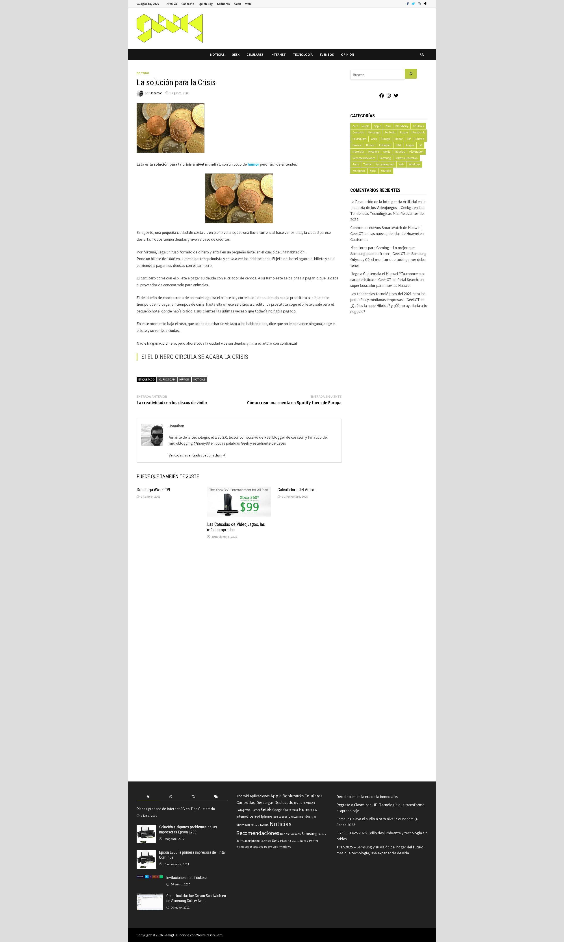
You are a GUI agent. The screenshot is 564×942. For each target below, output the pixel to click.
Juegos (410, 145)
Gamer (255, 810)
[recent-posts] (170, 796)
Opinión (347, 54)
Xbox (373, 171)
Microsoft (243, 825)
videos (256, 846)
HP (409, 139)
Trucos (304, 840)
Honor (399, 139)
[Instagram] (420, 3)
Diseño (298, 803)
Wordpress (358, 171)
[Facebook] (408, 3)
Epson (404, 132)
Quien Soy (206, 4)
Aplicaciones (260, 796)
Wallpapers (266, 846)
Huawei (420, 139)
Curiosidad (167, 379)
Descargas (374, 132)
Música (255, 825)
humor (253, 164)
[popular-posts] (148, 796)
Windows (414, 164)
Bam (219, 935)
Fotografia (243, 810)
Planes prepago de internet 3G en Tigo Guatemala (176, 809)
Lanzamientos (299, 816)
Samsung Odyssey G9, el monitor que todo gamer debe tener (388, 259)
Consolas (358, 132)
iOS (251, 816)
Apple (365, 126)
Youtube (386, 171)
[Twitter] (414, 3)
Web (248, 4)
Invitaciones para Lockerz (186, 877)
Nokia (386, 151)
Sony (355, 164)
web (275, 847)
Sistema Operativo (406, 158)
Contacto (187, 4)
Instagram (385, 145)
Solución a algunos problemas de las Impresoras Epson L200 (188, 829)
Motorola (358, 151)
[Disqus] (239, 602)
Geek (237, 4)
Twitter (367, 164)
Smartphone (251, 841)
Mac (314, 816)
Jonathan (156, 93)
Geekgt (168, 935)
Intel (398, 145)
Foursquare (359, 139)
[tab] (148, 796)
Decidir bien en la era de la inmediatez (367, 796)
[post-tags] (216, 796)
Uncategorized (385, 164)
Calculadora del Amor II (297, 489)
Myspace (373, 151)
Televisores (293, 841)
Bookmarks (293, 795)
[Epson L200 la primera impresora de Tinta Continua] (146, 852)
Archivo (172, 4)
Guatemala (290, 810)
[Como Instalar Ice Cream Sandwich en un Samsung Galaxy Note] (150, 896)
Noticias (217, 54)
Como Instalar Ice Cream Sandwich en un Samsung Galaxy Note (196, 898)
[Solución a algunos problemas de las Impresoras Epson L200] (146, 827)
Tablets (283, 840)
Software (266, 840)
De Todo (143, 73)
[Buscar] (411, 74)
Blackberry (401, 126)
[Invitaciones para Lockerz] (150, 878)
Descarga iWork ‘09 (153, 489)
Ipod (275, 816)
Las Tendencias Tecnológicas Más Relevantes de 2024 (387, 213)
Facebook (418, 132)
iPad (257, 816)
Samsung (385, 158)
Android (242, 796)
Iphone (266, 816)
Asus (388, 126)
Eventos (327, 54)
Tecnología (303, 54)
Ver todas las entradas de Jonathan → (197, 455)
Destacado (284, 802)
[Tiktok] (425, 3)
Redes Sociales (290, 834)
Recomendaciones (363, 158)
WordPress (204, 935)
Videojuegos (244, 847)
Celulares (223, 4)
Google (385, 139)
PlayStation (416, 151)
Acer (355, 126)
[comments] (193, 796)
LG (420, 145)
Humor (184, 379)
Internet (278, 54)
